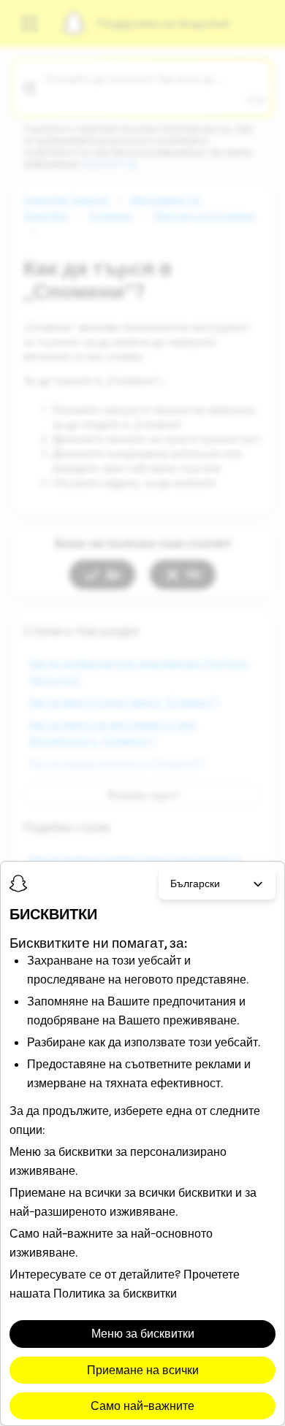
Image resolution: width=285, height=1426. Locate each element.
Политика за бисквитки (115, 1293)
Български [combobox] (195, 883)
